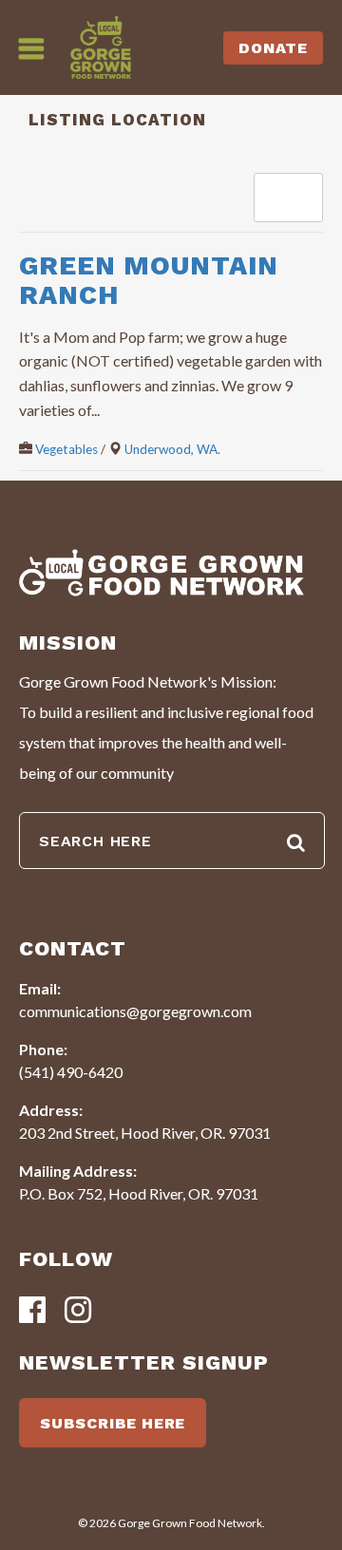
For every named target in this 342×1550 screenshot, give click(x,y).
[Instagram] (78, 1311)
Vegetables (66, 449)
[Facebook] (32, 1311)
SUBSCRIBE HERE (112, 1423)
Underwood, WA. (172, 449)
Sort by (284, 197)
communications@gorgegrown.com (135, 1011)
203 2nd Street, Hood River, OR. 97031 (145, 1133)
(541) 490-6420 (71, 1072)
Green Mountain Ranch (148, 280)
